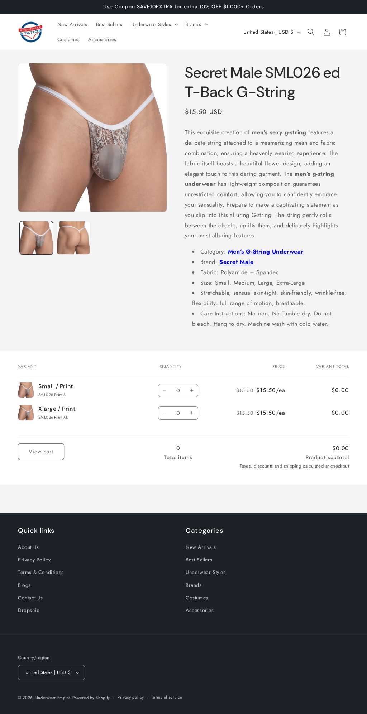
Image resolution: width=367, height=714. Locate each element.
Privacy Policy (34, 559)
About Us (28, 547)
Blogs (24, 585)
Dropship (29, 610)
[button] (154, 24)
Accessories (200, 610)
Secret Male (236, 262)
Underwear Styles (206, 572)
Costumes (197, 597)
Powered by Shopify (91, 697)
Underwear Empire (53, 697)
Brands (194, 585)
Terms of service (166, 697)
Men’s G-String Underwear (266, 251)
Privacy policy (131, 697)
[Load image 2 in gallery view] (73, 237)
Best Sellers (199, 559)
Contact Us (30, 597)
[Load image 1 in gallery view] (36, 237)
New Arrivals (201, 547)
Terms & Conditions (41, 572)
